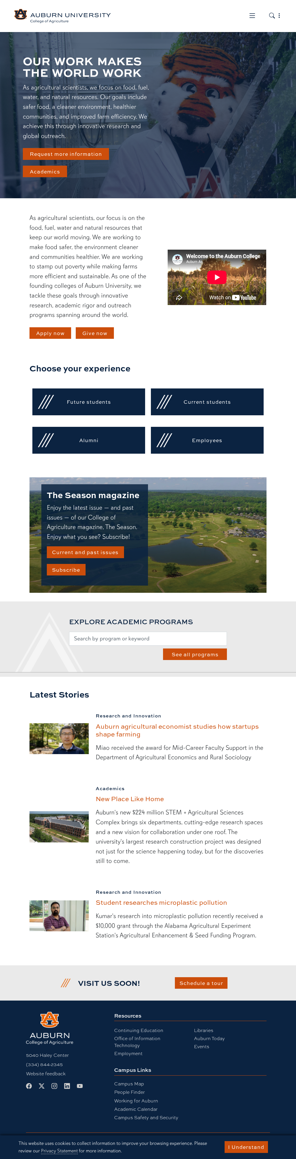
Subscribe (66, 569)
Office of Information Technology (137, 1041)
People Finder (129, 1092)
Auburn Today (209, 1038)
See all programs (195, 654)
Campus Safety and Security (146, 1117)
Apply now (50, 333)
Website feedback (46, 1073)
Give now (95, 333)
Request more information (66, 153)
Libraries (203, 1030)
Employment (128, 1053)
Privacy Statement (59, 1151)
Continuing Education (138, 1030)
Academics (45, 171)
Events (201, 1046)
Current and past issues (85, 552)
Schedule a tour (201, 982)
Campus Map (129, 1083)
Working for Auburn (136, 1100)
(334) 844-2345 (44, 1064)
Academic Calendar (136, 1109)
